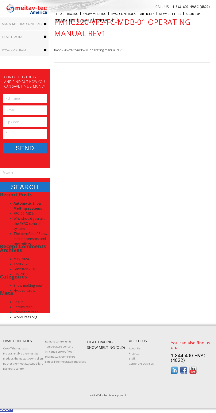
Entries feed (23, 307)
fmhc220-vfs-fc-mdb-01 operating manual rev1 (88, 50)
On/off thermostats (15, 348)
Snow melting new (28, 285)
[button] (117, 20)
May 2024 (21, 259)
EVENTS (85, 20)
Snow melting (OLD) (106, 347)
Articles (147, 14)
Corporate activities (141, 363)
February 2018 (25, 269)
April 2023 (21, 264)
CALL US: (182, 6)
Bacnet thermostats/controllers (23, 363)
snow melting (94, 14)
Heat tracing (67, 14)
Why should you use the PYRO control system (29, 223)
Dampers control (13, 368)
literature (65, 20)
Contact (103, 20)
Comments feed (26, 312)
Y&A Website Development (108, 395)
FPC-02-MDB (24, 213)
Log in (18, 302)
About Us (193, 14)
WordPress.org (25, 317)
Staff (132, 358)
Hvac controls (123, 14)
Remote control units (58, 341)
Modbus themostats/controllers (23, 358)
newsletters (170, 14)
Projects (134, 353)
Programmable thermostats (20, 353)
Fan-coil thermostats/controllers (65, 362)
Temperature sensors (59, 346)
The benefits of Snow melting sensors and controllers (30, 238)
